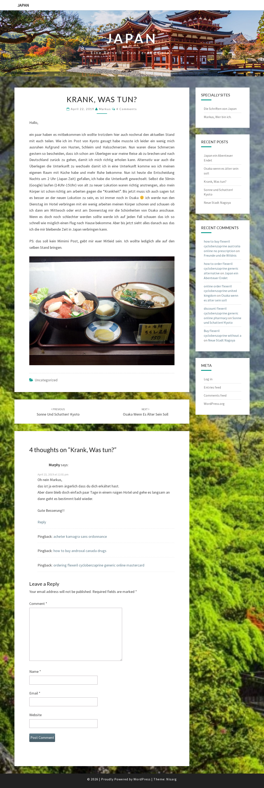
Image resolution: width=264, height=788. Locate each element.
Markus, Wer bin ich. (217, 117)
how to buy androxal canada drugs (79, 550)
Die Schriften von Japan (220, 109)
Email (34, 693)
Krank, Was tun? (215, 181)
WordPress (142, 779)
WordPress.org (214, 404)
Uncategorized (46, 380)
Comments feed (215, 395)
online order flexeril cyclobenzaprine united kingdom (220, 291)
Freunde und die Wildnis (220, 255)
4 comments (126, 109)
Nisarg (171, 779)
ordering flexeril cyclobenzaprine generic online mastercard (98, 565)
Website (35, 714)
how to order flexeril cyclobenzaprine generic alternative (221, 268)
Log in (208, 379)
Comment (38, 603)
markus (105, 109)
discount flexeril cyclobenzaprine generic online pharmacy (221, 313)
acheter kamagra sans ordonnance (80, 536)
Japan (23, 5)
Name (35, 671)
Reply (42, 522)
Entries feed (212, 387)
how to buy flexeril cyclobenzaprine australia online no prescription (222, 246)
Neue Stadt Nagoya (217, 202)
